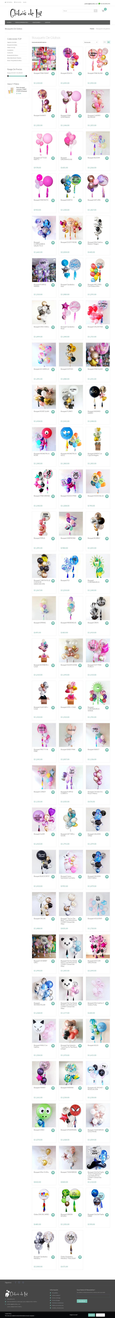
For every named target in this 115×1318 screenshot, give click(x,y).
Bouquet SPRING (40, 623)
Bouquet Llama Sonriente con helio (68, 877)
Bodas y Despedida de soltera (14, 60)
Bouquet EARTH (66, 200)
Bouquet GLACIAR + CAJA (41, 708)
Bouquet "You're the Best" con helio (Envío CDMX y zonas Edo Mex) (69, 921)
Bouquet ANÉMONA (68, 538)
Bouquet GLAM (39, 834)
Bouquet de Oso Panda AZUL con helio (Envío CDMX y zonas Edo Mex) (69, 963)
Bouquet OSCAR (39, 918)
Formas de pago (56, 1300)
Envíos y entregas (56, 1298)
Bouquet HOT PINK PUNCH (94, 666)
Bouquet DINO (39, 1130)
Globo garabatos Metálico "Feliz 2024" (68, 1257)
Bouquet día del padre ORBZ (96, 1215)
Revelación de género (12, 55)
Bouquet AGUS (93, 1045)
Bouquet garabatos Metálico (40, 1257)
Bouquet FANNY (39, 1088)
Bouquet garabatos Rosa (67, 328)
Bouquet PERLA (39, 538)
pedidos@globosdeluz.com (91, 3)
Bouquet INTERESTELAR (39, 1004)
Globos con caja (11, 47)
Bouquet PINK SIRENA (42, 496)
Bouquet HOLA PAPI (95, 918)
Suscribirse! (82, 1301)
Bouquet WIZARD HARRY (94, 412)
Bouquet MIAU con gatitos (40, 1046)
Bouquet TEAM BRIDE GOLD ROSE (96, 1131)
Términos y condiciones (58, 1303)
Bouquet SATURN (94, 200)
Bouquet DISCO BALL (41, 327)
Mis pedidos (55, 1293)
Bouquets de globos (12, 45)
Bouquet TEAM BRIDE (69, 1172)
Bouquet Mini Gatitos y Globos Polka (96, 1004)
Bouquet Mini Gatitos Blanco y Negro (95, 243)
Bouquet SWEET (93, 749)
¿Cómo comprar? (56, 1295)
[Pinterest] (23, 1282)
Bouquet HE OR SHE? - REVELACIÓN (96, 1088)
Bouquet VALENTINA (95, 327)
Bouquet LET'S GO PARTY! (40, 158)
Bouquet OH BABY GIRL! (40, 962)
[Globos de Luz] (26, 12)
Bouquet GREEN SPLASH (67, 1215)
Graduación (10, 52)
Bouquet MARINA (67, 1088)
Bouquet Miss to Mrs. (41, 1172)
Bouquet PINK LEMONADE (66, 116)
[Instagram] (19, 1282)
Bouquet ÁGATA (66, 73)
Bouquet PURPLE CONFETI (67, 792)
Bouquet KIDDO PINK (68, 496)
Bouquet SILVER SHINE (69, 665)
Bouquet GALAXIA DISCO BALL (94, 877)
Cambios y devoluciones (58, 1308)
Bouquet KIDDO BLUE (96, 496)
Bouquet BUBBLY (94, 538)
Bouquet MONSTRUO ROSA (42, 454)
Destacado (87, 42)
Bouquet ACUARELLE (41, 369)
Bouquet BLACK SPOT (42, 876)
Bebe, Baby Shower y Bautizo (14, 58)
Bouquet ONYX (93, 623)
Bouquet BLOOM (94, 158)
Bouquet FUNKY (67, 411)
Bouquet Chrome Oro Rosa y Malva (95, 792)
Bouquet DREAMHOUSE (66, 158)
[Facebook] (15, 1282)
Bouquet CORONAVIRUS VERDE (93, 709)
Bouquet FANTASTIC (41, 200)
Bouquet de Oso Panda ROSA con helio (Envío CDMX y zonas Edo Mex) (69, 1005)
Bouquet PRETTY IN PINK (41, 750)
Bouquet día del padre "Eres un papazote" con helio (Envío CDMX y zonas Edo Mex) (96, 1175)
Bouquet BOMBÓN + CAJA (41, 666)
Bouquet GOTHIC (67, 369)
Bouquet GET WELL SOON (68, 835)
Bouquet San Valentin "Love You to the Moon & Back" (69, 1047)
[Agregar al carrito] (53, 73)
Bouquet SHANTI (40, 115)
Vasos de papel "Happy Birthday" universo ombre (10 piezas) (21, 90)
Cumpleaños (10, 50)
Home (92, 29)
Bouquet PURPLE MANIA (40, 285)
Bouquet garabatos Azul (67, 285)
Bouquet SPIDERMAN (68, 1130)
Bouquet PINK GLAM (95, 369)
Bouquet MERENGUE (68, 623)
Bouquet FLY (65, 580)
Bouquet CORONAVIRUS (93, 581)
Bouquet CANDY (40, 792)
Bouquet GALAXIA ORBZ (94, 835)
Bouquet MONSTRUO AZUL (68, 454)
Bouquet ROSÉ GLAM (41, 411)
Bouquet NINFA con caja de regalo (95, 454)
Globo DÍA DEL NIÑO (41, 1214)
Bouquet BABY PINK (68, 749)
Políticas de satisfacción (58, 1305)
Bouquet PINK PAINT (41, 73)
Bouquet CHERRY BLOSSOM (94, 116)
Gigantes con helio (12, 42)
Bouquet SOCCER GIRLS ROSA (94, 962)
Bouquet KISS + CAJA (68, 707)
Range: (9, 73)
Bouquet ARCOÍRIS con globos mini (94, 285)
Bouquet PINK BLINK (95, 73)
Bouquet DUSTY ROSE (69, 242)
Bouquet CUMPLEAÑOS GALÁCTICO (39, 244)
